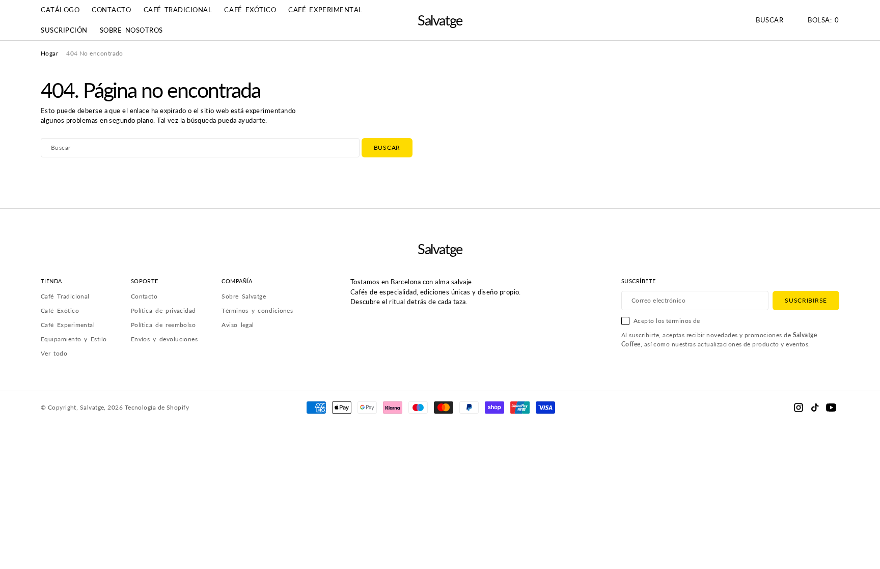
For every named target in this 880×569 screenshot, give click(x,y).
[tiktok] (815, 407)
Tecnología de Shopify (157, 407)
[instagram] (798, 407)
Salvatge (92, 407)
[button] (823, 20)
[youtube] (831, 407)
